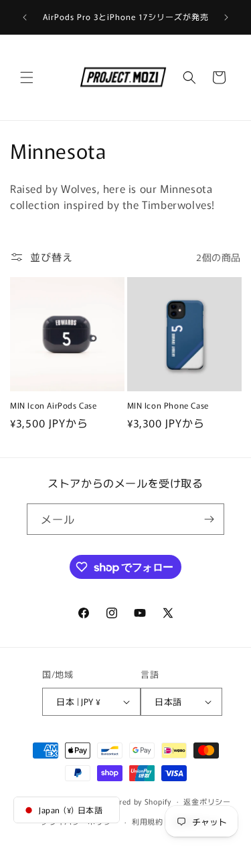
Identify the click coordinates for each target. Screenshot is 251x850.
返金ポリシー (206, 801)
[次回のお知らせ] (226, 17)
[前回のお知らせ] (24, 17)
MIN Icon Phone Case (168, 405)
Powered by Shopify (135, 800)
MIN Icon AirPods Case (53, 405)
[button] (26, 77)
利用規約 (147, 821)
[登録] (209, 519)
